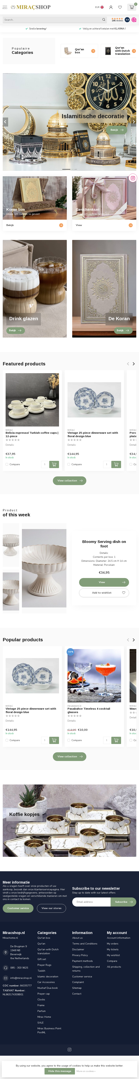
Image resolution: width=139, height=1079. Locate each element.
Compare (15, 464)
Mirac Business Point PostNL (49, 1030)
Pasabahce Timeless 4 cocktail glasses (89, 710)
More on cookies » (86, 1071)
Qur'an (41, 943)
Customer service (18, 908)
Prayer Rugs (44, 965)
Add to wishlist (101, 592)
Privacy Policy (80, 955)
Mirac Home (44, 1017)
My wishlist (113, 955)
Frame (41, 1005)
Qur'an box (43, 938)
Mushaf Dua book (47, 988)
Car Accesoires (46, 982)
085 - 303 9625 (19, 967)
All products (114, 967)
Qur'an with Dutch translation (48, 951)
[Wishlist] (120, 7)
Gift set (41, 959)
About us (77, 938)
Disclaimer (78, 949)
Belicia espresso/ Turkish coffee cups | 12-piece (32, 434)
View (102, 582)
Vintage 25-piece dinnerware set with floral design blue (93, 434)
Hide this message (59, 1071)
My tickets (113, 949)
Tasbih (41, 971)
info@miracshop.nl (21, 978)
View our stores (51, 908)
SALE (40, 1022)
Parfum (41, 1011)
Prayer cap (43, 993)
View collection (67, 480)
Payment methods (82, 961)
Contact (76, 993)
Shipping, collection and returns (86, 969)
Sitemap (77, 988)
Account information (118, 938)
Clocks (41, 999)
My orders (112, 943)
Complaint (78, 982)
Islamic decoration (47, 976)
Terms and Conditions (84, 943)
